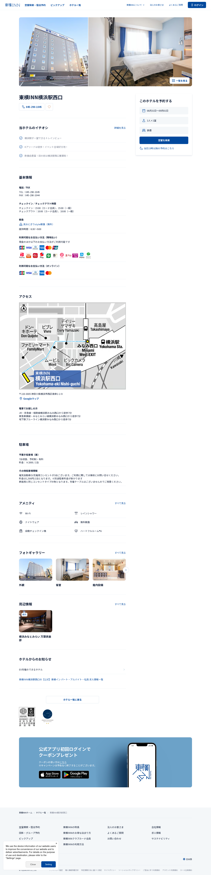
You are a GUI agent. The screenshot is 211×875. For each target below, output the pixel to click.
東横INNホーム (25, 812)
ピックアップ (57, 5)
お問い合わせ (114, 838)
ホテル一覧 (75, 5)
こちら (63, 762)
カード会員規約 (186, 870)
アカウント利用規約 (170, 870)
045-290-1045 (34, 107)
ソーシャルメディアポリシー (129, 870)
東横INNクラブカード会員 (77, 838)
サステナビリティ (161, 838)
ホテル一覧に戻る (72, 699)
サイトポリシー (110, 870)
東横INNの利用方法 (73, 844)
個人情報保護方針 (72, 870)
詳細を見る (120, 127)
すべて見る (120, 503)
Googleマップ (31, 398)
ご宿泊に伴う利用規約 (151, 870)
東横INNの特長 (71, 827)
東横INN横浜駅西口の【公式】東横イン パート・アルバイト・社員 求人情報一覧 (61, 679)
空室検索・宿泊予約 (35, 5)
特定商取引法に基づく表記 (91, 870)
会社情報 (156, 827)
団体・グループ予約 (29, 832)
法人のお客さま (157, 4)
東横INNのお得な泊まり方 (77, 832)
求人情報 (156, 832)
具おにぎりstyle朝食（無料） (38, 224)
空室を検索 (164, 140)
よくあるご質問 (176, 4)
